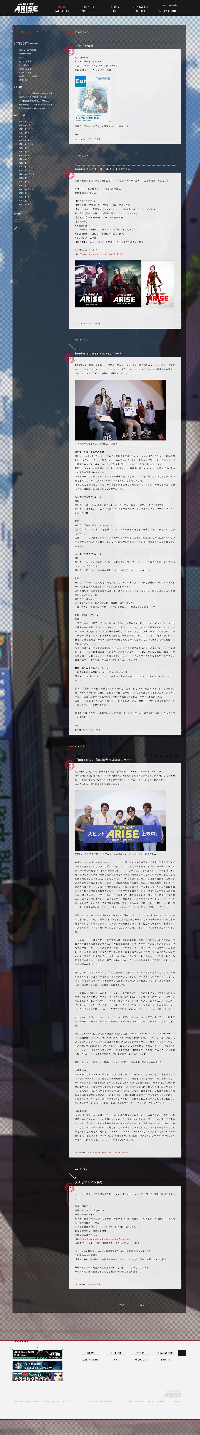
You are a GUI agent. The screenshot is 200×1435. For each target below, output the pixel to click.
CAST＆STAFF (61, 11)
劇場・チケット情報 (28, 76)
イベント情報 (25, 61)
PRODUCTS (88, 11)
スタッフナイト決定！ (90, 1182)
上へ (37, 1347)
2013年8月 (24, 182)
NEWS (61, 7)
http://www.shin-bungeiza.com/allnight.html (98, 254)
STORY (115, 7)
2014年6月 (24, 144)
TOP (122, 1305)
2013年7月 (24, 185)
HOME (18, 214)
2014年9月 (24, 133)
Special (23, 57)
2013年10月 (25, 174)
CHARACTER (141, 7)
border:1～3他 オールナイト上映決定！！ (106, 169)
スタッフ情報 (25, 69)
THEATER (88, 7)
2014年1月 (24, 163)
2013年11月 (25, 170)
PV (115, 11)
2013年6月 (24, 189)
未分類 (125, 1152)
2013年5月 (24, 193)
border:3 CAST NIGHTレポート (98, 353)
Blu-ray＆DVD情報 (28, 50)
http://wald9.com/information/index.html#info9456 (102, 1239)
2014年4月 (24, 152)
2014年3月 (24, 155)
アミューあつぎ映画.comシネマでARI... (36, 93)
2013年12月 (25, 167)
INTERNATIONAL (168, 11)
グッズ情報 (25, 65)
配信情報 (24, 80)
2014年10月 (25, 129)
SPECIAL (141, 11)
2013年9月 (24, 178)
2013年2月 (24, 204)
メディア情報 (25, 73)
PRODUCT (140, 1359)
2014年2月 (24, 159)
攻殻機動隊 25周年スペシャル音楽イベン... (39, 105)
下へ (37, 1383)
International (25, 54)
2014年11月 (25, 125)
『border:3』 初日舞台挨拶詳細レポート (104, 759)
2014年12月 (25, 121)
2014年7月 (24, 140)
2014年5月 (24, 148)
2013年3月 (24, 201)
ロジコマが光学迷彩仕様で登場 (33, 97)
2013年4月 (24, 197)
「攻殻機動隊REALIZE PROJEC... (34, 101)
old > (141, 1305)
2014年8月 (24, 137)
